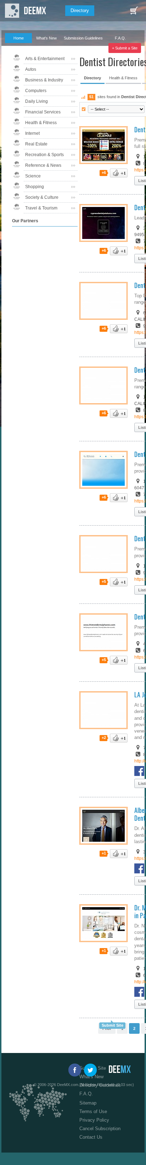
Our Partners (15, 48)
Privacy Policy (94, 1120)
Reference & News (43, 165)
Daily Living (36, 101)
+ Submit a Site (124, 48)
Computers (35, 90)
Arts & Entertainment (44, 58)
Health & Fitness (41, 122)
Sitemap (87, 1103)
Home (18, 38)
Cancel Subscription (99, 1128)
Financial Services (43, 112)
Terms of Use (93, 1111)
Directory (80, 10)
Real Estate (36, 144)
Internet (32, 133)
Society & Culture (41, 197)
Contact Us (90, 1137)
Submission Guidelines (83, 38)
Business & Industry (44, 80)
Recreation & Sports (44, 154)
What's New (46, 38)
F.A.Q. (120, 38)
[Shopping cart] (134, 10)
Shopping (34, 186)
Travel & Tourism (41, 208)
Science (33, 176)
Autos (30, 69)
